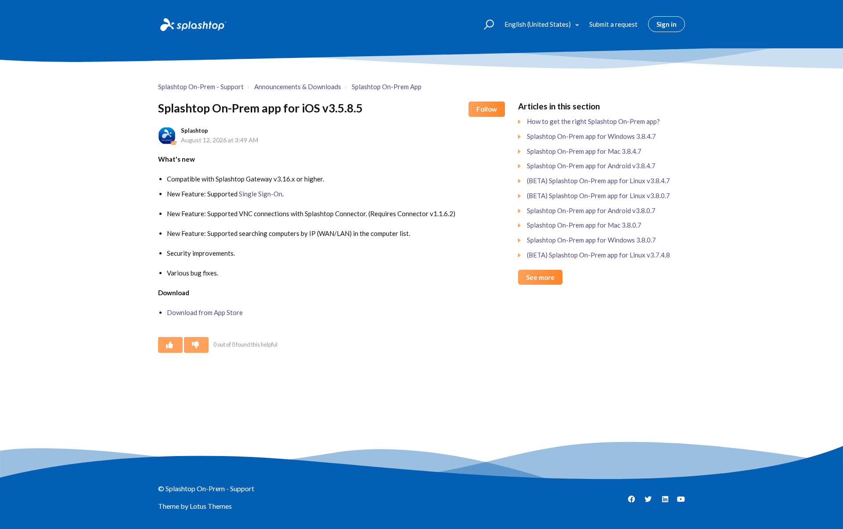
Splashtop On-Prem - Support (201, 87)
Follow (486, 109)
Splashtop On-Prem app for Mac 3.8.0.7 (584, 225)
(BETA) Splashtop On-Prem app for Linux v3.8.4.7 (598, 181)
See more (540, 277)
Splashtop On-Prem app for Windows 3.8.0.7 (591, 240)
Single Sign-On (260, 194)
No (196, 345)
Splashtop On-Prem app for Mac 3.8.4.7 (584, 151)
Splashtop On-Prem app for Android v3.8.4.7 (591, 166)
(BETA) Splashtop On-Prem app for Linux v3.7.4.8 (598, 255)
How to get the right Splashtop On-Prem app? (593, 121)
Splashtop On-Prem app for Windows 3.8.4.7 (591, 136)
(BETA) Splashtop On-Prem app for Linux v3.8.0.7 (598, 195)
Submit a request (613, 24)
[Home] (192, 24)
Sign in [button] (666, 24)
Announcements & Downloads (297, 87)
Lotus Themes (211, 506)
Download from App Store (205, 312)
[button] (485, 24)
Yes (170, 345)
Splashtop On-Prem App (387, 87)
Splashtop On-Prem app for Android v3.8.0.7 (591, 210)
